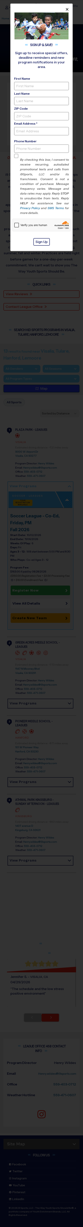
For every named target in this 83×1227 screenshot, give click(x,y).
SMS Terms (55, 208)
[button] (44, 186)
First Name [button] (22, 78)
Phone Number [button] (25, 141)
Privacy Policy (30, 208)
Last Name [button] (22, 93)
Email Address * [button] (25, 123)
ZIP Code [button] (21, 108)
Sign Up (42, 242)
